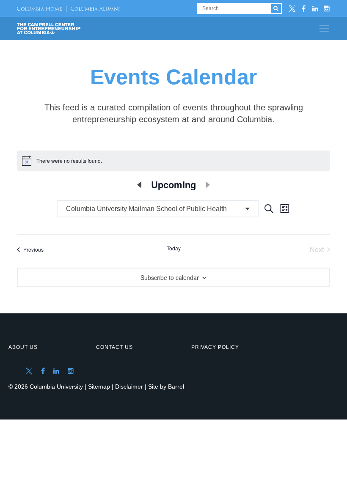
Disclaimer (129, 386)
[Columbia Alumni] (93, 8)
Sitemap (99, 386)
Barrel (176, 386)
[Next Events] (207, 185)
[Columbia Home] (39, 8)
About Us (23, 347)
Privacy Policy (215, 347)
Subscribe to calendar (169, 277)
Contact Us (114, 347)
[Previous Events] (139, 185)
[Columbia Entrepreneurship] (62, 28)
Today (174, 248)
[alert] (173, 161)
